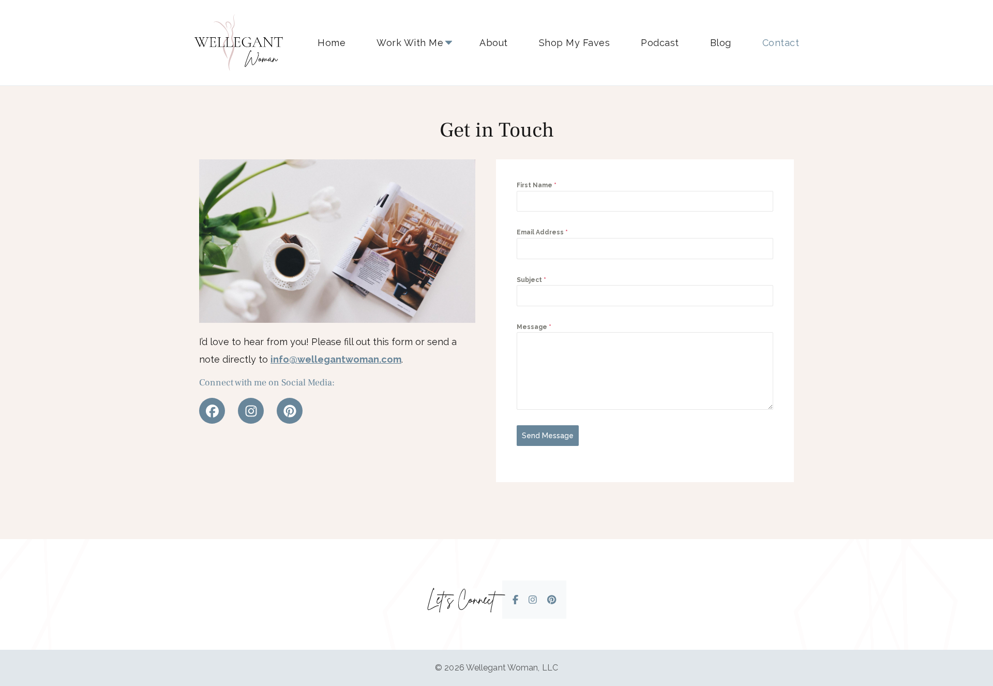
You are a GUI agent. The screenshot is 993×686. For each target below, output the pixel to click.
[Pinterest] (290, 411)
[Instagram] (251, 411)
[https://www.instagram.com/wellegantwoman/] (532, 599)
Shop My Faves (574, 42)
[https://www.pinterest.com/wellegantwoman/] (552, 599)
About (493, 42)
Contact (781, 42)
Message (534, 327)
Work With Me (410, 42)
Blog (720, 42)
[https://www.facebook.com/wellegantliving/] (515, 599)
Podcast (660, 42)
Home (331, 42)
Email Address (542, 232)
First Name (536, 185)
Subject (531, 280)
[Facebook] (212, 411)
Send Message (548, 435)
